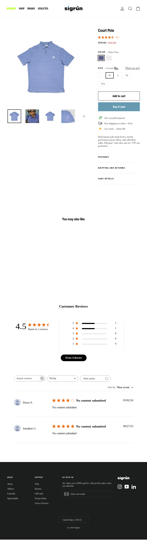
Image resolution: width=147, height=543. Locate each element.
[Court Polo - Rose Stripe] (13, 264)
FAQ (37, 483)
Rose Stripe (109, 58)
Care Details (106, 178)
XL (126, 75)
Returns (38, 488)
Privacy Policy (40, 498)
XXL (103, 83)
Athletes (10, 488)
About (10, 483)
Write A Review (73, 358)
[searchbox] (26, 378)
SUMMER (11, 8)
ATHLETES (43, 8)
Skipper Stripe (101, 58)
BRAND (31, 8)
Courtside (11, 493)
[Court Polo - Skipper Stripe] (9, 264)
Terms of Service (42, 503)
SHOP (22, 8)
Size (106, 68)
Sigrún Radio (12, 498)
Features (103, 157)
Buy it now (119, 107)
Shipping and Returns (111, 168)
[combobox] (62, 378)
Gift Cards (39, 493)
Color (108, 52)
